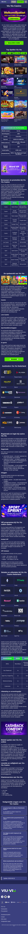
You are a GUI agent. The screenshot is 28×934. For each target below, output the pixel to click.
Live (10, 53)
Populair (3, 53)
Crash (16, 53)
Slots (23, 53)
